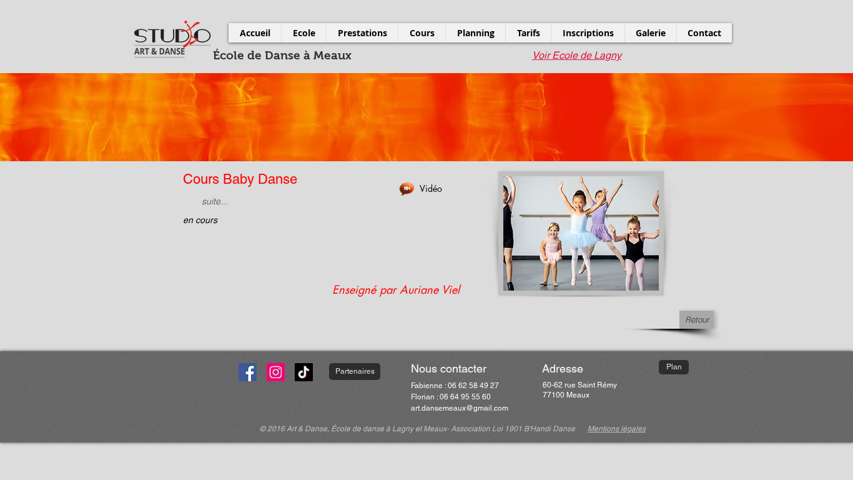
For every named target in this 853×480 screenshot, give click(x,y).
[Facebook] (248, 372)
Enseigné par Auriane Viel (396, 289)
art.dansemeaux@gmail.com (459, 408)
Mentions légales (617, 428)
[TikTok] (304, 372)
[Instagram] (276, 372)
